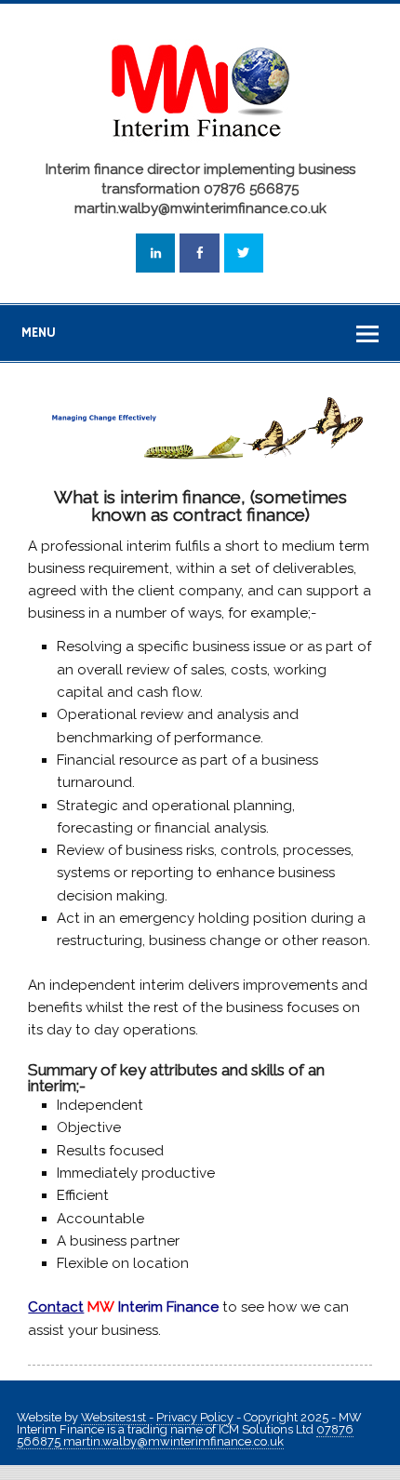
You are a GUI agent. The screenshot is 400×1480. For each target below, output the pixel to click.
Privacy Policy (196, 1417)
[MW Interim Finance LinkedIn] (155, 253)
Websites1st (115, 1417)
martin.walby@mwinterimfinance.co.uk (172, 1441)
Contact (56, 1307)
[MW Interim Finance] (200, 146)
